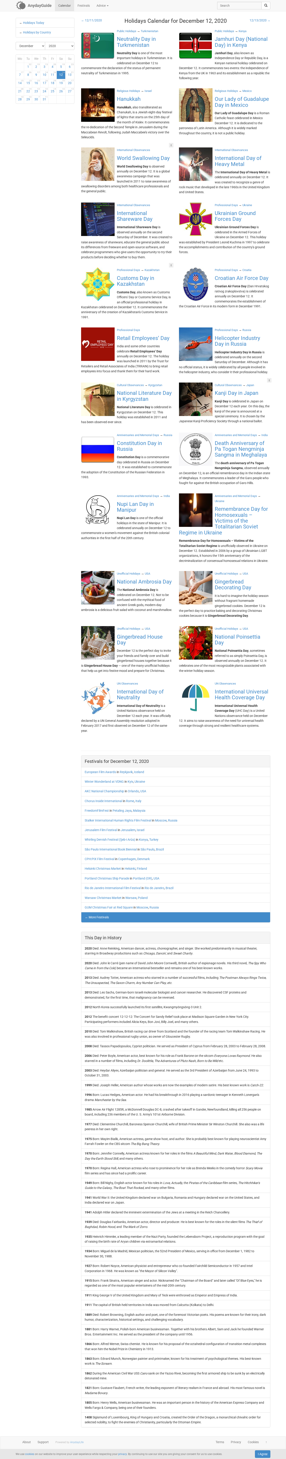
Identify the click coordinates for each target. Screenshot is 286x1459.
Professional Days (226, 205)
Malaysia (139, 810)
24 (45, 90)
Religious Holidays (128, 91)
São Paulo (148, 849)
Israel (140, 830)
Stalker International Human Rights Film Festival (118, 820)
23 (37, 90)
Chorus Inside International (103, 801)
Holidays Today (33, 23)
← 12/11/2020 (91, 20)
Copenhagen (127, 859)
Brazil (160, 849)
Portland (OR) (142, 878)
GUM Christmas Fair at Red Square (109, 907)
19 (62, 82)
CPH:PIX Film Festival (99, 859)
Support (43, 1442)
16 (37, 82)
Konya (143, 839)
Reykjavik (126, 772)
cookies (29, 1454)
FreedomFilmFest (97, 810)
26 (62, 90)
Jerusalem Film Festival (101, 830)
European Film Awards (100, 772)
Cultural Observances (130, 385)
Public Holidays (126, 31)
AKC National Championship (104, 791)
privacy (122, 1454)
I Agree (262, 1454)
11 (53, 74)
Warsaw (131, 898)
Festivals (84, 5)
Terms (220, 1442)
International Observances (133, 150)
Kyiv (130, 781)
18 (53, 82)
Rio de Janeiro (154, 888)
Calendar (64, 5)
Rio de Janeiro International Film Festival (113, 888)
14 (20, 82)
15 (29, 82)
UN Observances (127, 683)
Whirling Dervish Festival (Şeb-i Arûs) (110, 839)
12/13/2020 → (260, 20)
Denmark (143, 859)
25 (53, 90)
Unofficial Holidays (128, 573)
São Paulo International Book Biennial (111, 849)
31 (45, 98)
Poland (143, 898)
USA (143, 791)
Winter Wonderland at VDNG (104, 781)
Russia (172, 820)
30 (37, 98)
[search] (265, 5)
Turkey (153, 839)
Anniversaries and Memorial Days (138, 435)
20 (71, 82)
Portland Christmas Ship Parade (107, 878)
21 (20, 90)
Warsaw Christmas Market (103, 898)
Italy (138, 801)
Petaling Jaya (122, 810)
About (26, 1442)
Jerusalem (128, 830)
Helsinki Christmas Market (103, 868)
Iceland (139, 772)
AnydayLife (77, 1442)
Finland (142, 868)
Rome (130, 801)
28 (20, 98)
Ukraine (140, 781)
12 (62, 74)
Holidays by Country (37, 32)
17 (45, 82)
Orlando (133, 791)
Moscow (161, 820)
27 (71, 90)
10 (45, 74)
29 (29, 98)
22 (29, 90)
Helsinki (130, 868)
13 (71, 74)
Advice (101, 5)
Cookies (253, 1442)
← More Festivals (97, 917)
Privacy (236, 1442)
